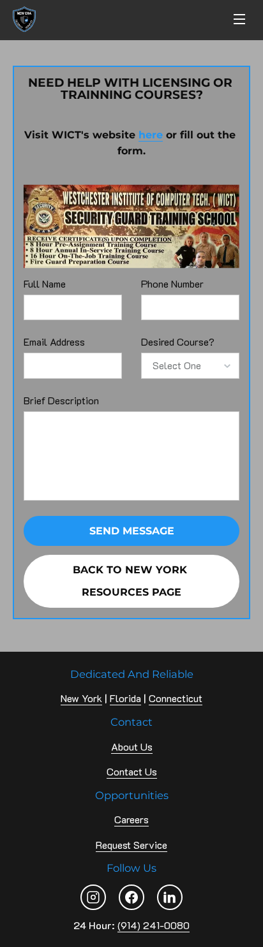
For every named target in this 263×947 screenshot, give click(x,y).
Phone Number (172, 283)
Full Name (45, 283)
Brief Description (61, 400)
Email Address (54, 341)
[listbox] (190, 365)
